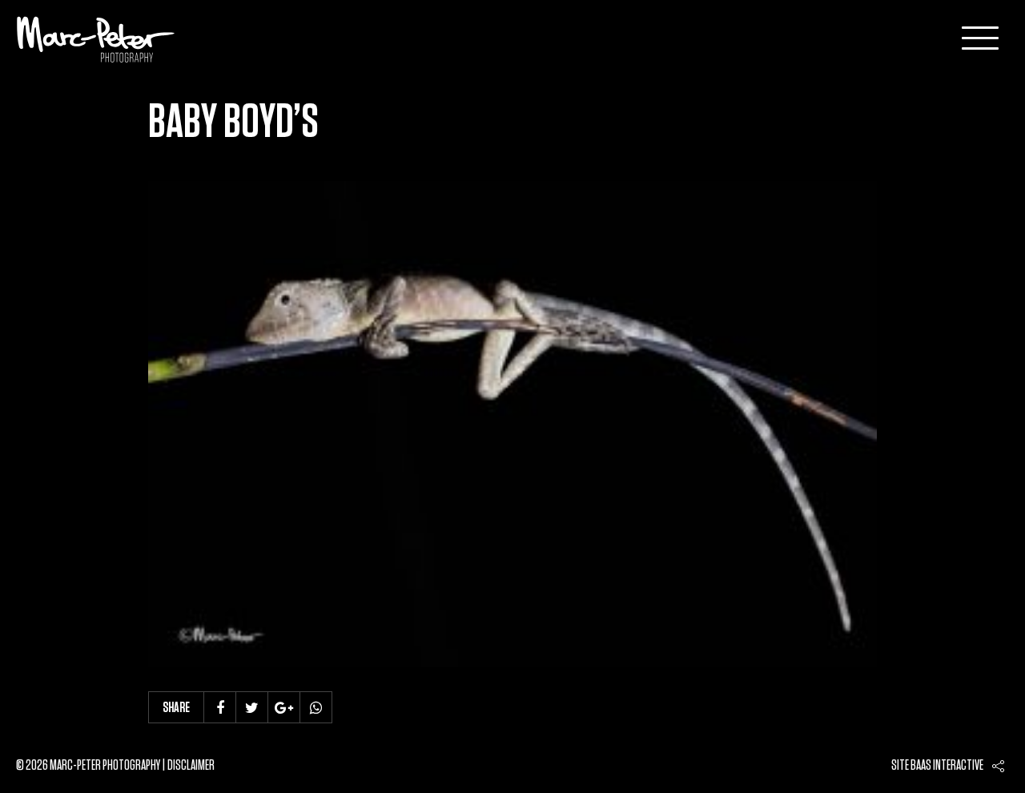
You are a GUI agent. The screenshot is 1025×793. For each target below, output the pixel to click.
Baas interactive (946, 766)
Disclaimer (191, 766)
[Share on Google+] (284, 707)
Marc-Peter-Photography (96, 39)
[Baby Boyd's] (512, 424)
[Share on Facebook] (220, 707)
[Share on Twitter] (252, 707)
